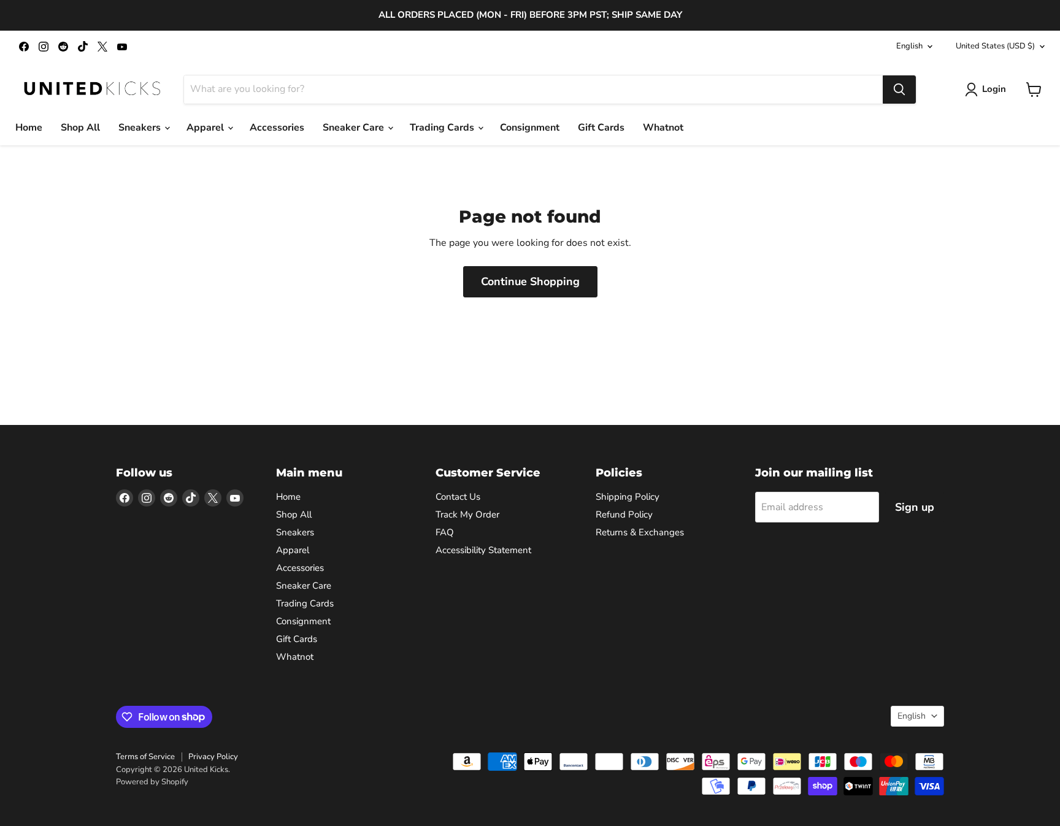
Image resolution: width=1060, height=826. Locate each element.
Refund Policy (624, 514)
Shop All (80, 127)
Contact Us (458, 497)
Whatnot (663, 127)
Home (28, 127)
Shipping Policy (627, 497)
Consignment (529, 127)
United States (995, 46)
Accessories (277, 127)
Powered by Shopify (152, 781)
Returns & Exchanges (640, 532)
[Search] (899, 89)
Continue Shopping (530, 281)
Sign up (914, 507)
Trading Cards (443, 127)
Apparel (206, 127)
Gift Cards (601, 127)
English (909, 46)
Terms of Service (145, 756)
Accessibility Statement (483, 550)
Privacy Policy (213, 756)
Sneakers (140, 127)
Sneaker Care (354, 127)
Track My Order (467, 514)
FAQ (445, 532)
